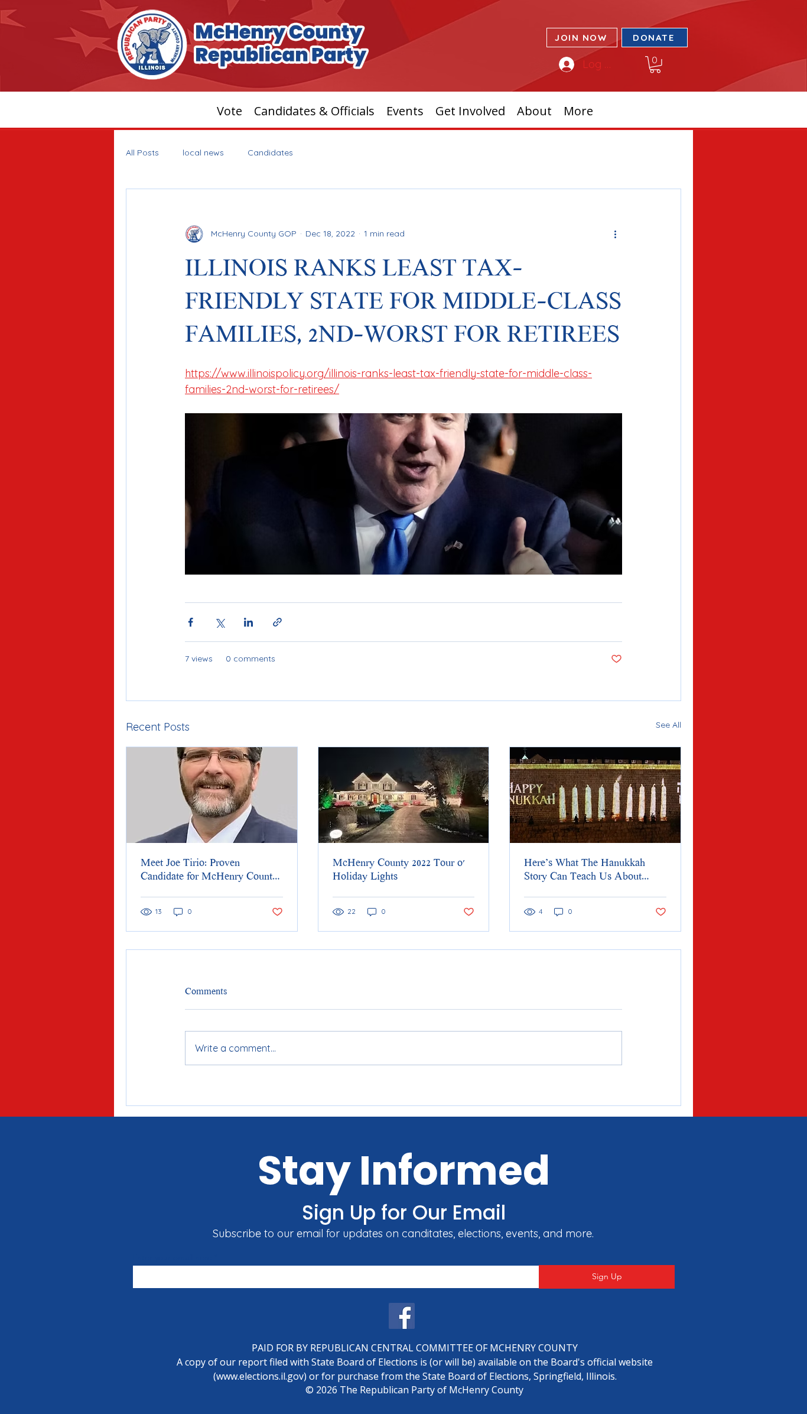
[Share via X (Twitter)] (219, 622)
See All (668, 724)
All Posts (142, 152)
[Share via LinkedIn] (248, 622)
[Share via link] (277, 622)
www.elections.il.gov (260, 1376)
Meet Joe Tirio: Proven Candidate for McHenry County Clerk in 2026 (209, 871)
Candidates (270, 152)
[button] (655, 64)
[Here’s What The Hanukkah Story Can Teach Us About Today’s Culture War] (595, 795)
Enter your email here (172, 1257)
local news (203, 152)
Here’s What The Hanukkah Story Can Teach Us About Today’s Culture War (584, 871)
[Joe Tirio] (211, 795)
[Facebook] (402, 1316)
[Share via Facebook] (190, 622)
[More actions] (615, 234)
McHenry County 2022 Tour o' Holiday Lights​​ (399, 871)
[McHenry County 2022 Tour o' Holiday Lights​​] (403, 795)
